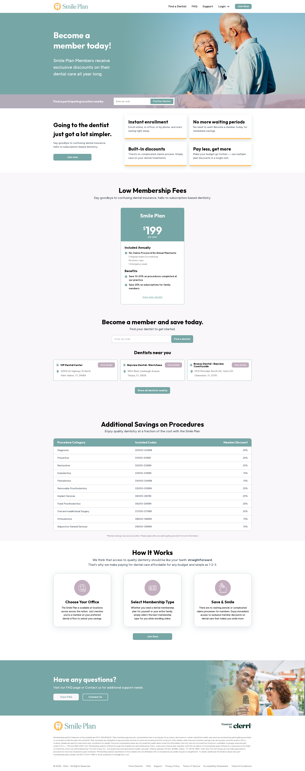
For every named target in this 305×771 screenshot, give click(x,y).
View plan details (152, 297)
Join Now (243, 6)
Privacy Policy (172, 766)
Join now (72, 157)
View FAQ (66, 696)
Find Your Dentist (162, 101)
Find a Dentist (177, 6)
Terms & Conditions (241, 766)
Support (208, 6)
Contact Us (95, 696)
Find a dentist (182, 338)
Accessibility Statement (215, 766)
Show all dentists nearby (152, 390)
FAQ (194, 6)
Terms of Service (191, 766)
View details (106, 365)
